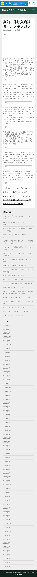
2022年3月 (6, 512)
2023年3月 (6, 465)
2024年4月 (6, 415)
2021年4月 (6, 555)
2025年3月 (6, 372)
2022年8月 (6, 492)
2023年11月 (7, 434)
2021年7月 (6, 543)
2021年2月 (6, 562)
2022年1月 (6, 520)
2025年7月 (6, 356)
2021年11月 (7, 527)
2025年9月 (6, 348)
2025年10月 (7, 344)
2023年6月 (6, 453)
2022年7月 (6, 496)
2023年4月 (6, 461)
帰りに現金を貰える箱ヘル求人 (13, 279)
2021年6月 (6, 547)
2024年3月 (6, 418)
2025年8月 (6, 352)
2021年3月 (6, 558)
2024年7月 (6, 403)
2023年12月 (7, 430)
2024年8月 (6, 399)
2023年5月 (6, 457)
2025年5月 (6, 364)
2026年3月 (6, 325)
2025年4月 (6, 368)
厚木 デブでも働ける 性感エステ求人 (16, 265)
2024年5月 (6, 411)
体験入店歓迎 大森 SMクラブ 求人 (14, 287)
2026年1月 (6, 333)
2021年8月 (6, 539)
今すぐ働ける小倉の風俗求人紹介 (14, 315)
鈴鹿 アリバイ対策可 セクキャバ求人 (15, 192)
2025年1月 (6, 380)
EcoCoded (18, 574)
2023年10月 (7, 438)
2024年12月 (7, 383)
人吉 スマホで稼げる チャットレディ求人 (16, 196)
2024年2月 (6, 422)
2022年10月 (7, 485)
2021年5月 (6, 551)
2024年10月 (7, 391)
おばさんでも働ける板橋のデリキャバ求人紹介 (18, 283)
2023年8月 (6, 446)
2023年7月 (6, 449)
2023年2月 (6, 469)
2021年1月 (6, 566)
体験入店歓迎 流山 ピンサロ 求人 (13, 307)
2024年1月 (6, 426)
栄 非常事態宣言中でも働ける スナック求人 (17, 200)
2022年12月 (7, 477)
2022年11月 (7, 481)
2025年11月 (7, 341)
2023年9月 (6, 442)
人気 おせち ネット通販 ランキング (19, 188)
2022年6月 (6, 500)
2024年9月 (6, 395)
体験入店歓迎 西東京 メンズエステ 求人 (15, 311)
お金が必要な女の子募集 (14, 10)
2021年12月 (7, 523)
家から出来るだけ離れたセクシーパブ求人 (16, 297)
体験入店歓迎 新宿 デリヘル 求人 (13, 275)
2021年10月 (7, 531)
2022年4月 (6, 508)
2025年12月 (7, 337)
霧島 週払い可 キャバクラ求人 (13, 204)
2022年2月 (6, 516)
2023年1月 (6, 473)
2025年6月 (6, 360)
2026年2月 (6, 329)
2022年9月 (6, 488)
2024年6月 (6, 407)
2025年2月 (6, 376)
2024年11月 (7, 387)
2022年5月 (6, 504)
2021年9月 (6, 535)
